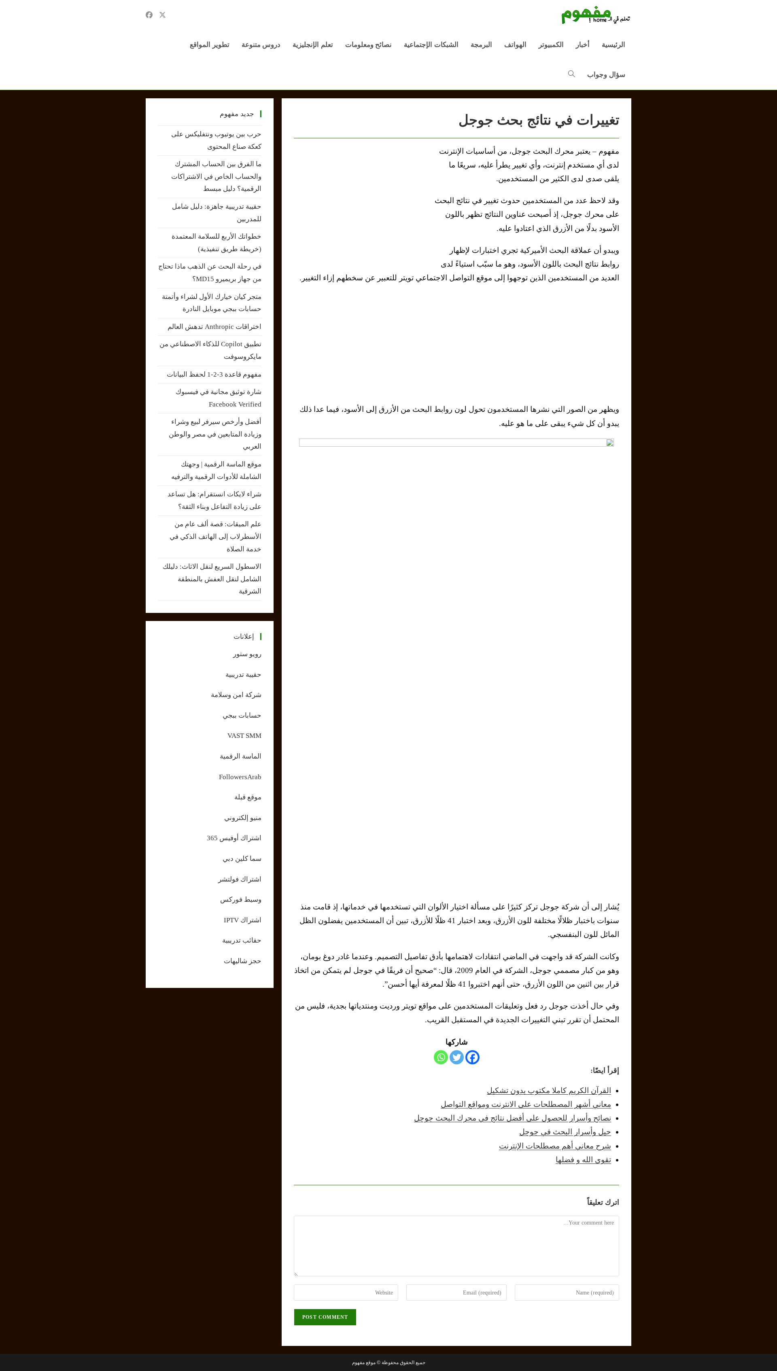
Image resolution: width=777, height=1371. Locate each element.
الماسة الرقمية (240, 756)
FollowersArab (240, 777)
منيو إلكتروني (242, 818)
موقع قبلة (247, 797)
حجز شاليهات (242, 961)
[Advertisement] (362, 205)
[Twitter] (457, 1057)
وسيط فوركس (240, 899)
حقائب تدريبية (241, 940)
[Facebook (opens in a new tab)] (149, 15)
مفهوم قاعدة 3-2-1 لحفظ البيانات (214, 374)
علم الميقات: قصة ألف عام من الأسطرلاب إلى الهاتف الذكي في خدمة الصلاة (215, 536)
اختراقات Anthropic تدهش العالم (214, 327)
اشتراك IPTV (242, 920)
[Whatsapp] (441, 1057)
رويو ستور (247, 654)
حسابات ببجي (242, 715)
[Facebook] (472, 1057)
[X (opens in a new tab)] (162, 15)
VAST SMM (244, 736)
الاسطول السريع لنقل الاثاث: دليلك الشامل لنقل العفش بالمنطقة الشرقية (212, 579)
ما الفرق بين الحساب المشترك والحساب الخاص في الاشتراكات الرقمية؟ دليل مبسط (216, 176)
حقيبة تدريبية (243, 674)
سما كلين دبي (242, 858)
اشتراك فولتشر (239, 879)
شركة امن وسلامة (236, 695)
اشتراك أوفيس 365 (234, 838)
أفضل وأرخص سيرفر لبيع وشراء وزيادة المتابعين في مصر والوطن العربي (215, 434)
